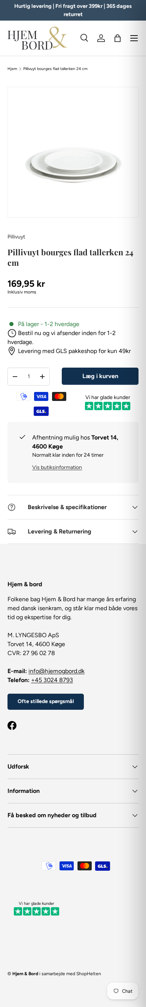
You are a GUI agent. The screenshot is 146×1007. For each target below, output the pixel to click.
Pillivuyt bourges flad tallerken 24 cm (55, 69)
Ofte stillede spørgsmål (46, 701)
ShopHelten (88, 973)
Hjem (12, 69)
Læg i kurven (100, 376)
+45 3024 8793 (52, 680)
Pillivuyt (16, 237)
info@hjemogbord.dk (56, 671)
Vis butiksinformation (57, 467)
